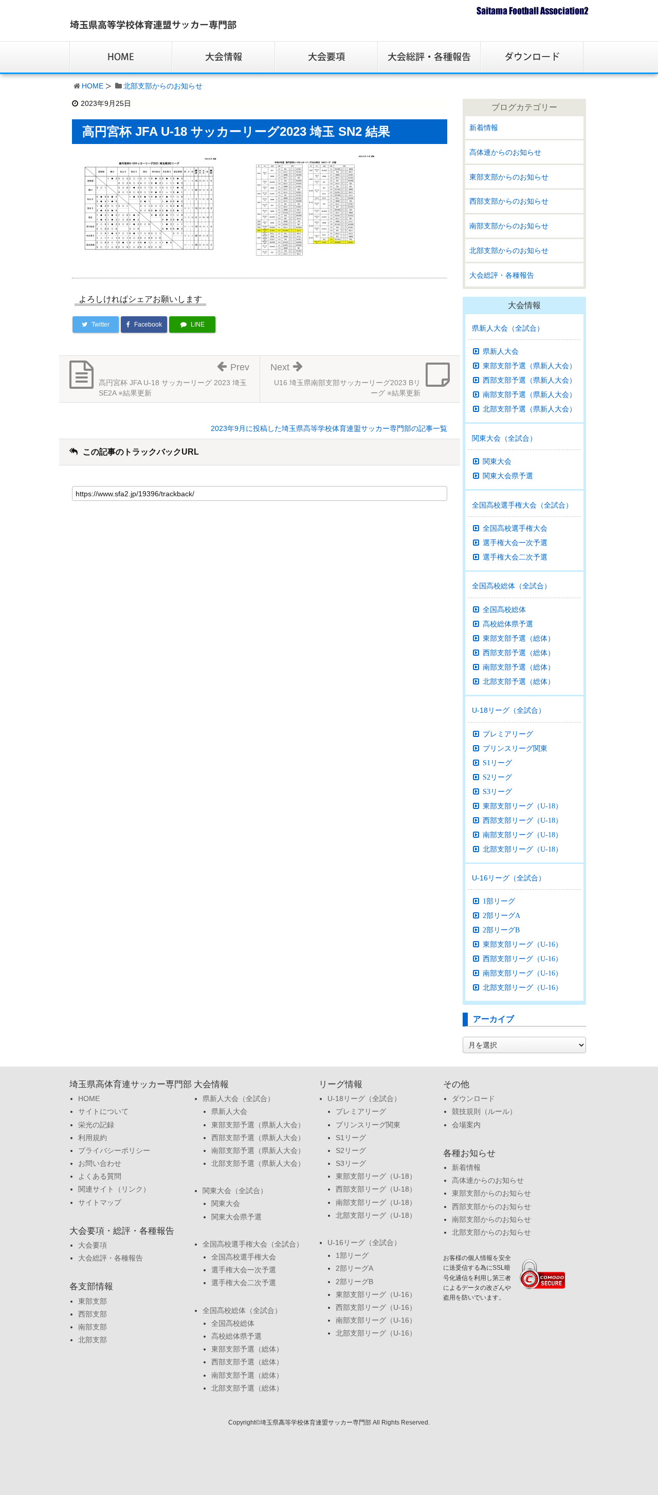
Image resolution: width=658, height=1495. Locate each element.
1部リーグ (499, 901)
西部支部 (92, 1314)
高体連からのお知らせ (505, 152)
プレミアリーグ (508, 733)
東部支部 (92, 1301)
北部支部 (92, 1340)
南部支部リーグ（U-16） (522, 973)
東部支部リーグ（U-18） (522, 805)
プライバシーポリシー (114, 1150)
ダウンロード (473, 1098)
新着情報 (483, 127)
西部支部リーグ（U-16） (522, 958)
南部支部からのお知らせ (509, 226)
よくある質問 (99, 1176)
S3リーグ (497, 791)
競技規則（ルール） (484, 1111)
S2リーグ (497, 777)
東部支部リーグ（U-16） (522, 944)
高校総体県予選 (508, 623)
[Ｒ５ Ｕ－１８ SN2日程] (305, 205)
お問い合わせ (99, 1163)
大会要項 (92, 1245)
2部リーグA (501, 915)
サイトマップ (99, 1202)
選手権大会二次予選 (515, 557)
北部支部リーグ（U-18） (522, 849)
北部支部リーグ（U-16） (522, 987)
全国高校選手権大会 (515, 528)
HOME (92, 86)
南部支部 (92, 1327)
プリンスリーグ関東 (515, 748)
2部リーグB (501, 929)
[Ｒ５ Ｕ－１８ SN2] (149, 205)
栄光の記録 (96, 1125)
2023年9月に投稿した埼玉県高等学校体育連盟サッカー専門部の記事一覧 (329, 428)
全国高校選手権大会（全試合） (522, 505)
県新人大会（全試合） (508, 328)
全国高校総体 (504, 609)
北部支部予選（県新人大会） (529, 408)
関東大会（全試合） (504, 438)
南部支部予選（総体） (519, 667)
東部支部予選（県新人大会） (529, 365)
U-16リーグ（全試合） (508, 878)
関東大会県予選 (508, 475)
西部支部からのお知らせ (509, 201)
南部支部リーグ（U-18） (522, 834)
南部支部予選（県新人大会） (529, 394)
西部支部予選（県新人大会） (529, 380)
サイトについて (103, 1111)
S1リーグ (497, 762)
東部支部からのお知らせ (509, 177)
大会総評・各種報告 (501, 275)
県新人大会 (501, 351)
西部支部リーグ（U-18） (522, 820)
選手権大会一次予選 (515, 542)
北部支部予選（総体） (519, 681)
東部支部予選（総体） (519, 638)
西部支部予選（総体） (519, 652)
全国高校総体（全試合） (511, 586)
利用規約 (92, 1137)
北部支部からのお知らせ (163, 86)
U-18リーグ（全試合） (508, 710)
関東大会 (497, 461)
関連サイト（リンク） (114, 1189)
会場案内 (466, 1125)
